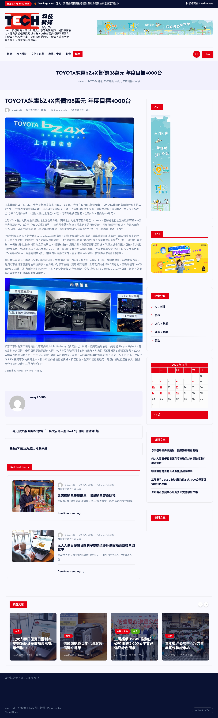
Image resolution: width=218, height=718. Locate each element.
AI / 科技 (21, 54)
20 (177, 393)
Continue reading (70, 513)
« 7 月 (157, 415)
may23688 (17, 110)
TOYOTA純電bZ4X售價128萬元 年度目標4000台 (114, 81)
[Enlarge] (166, 119)
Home (81, 81)
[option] (33, 637)
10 (153, 387)
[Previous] (200, 604)
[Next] (206, 604)
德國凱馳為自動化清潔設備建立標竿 (172, 471)
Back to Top (204, 710)
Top (208, 54)
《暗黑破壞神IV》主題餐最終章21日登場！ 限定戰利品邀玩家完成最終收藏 (185, 644)
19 (169, 393)
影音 (68, 54)
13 (177, 387)
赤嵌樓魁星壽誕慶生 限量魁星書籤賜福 (176, 450)
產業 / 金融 (54, 54)
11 (161, 387)
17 (153, 393)
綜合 (77, 54)
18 (161, 393)
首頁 (9, 54)
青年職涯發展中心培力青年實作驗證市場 (174, 492)
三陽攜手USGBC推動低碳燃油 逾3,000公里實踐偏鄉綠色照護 (83, 644)
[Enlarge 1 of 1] (203, 260)
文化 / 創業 (37, 54)
